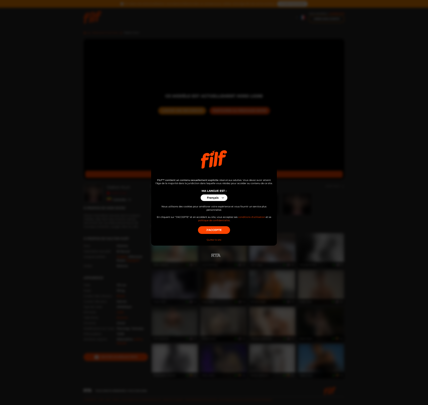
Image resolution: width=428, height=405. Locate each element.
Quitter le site (214, 239)
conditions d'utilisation (251, 217)
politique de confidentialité (214, 220)
